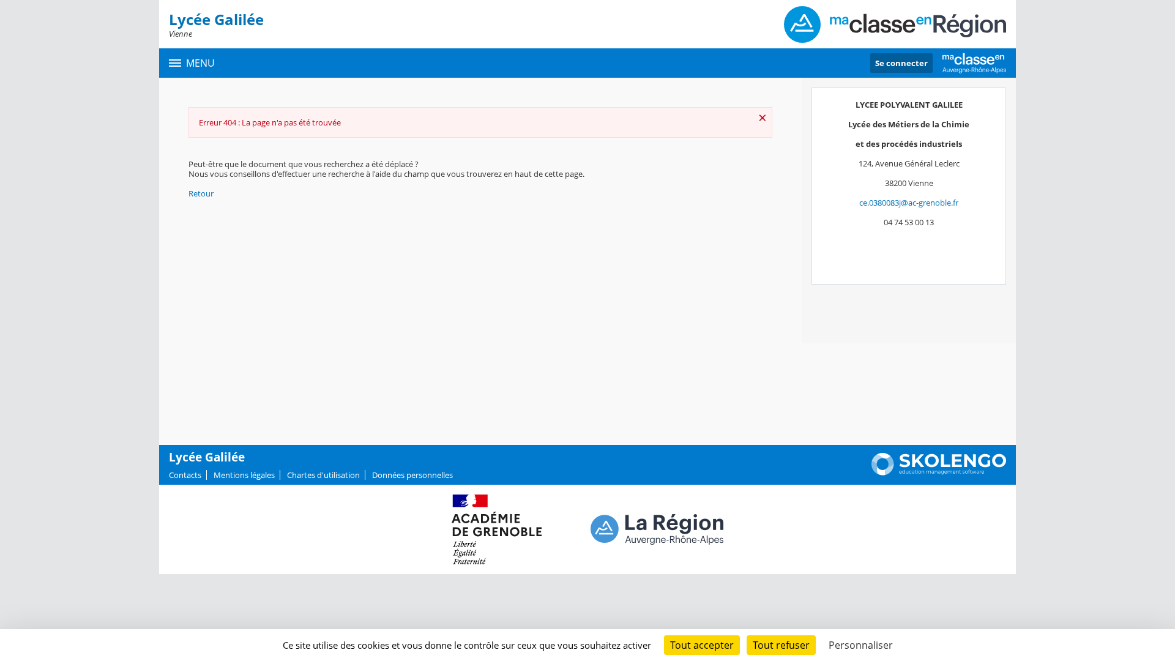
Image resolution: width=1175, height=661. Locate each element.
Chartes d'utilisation (323, 475)
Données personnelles (412, 475)
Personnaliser (861, 645)
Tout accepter (702, 645)
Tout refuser (781, 645)
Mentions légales (244, 475)
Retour (201, 193)
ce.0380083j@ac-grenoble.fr (908, 202)
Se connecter (901, 63)
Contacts (185, 475)
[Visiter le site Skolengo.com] (938, 472)
